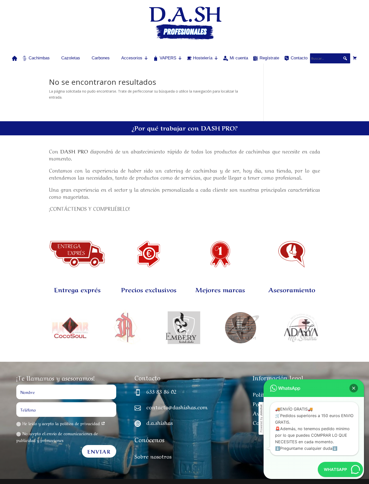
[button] (353, 388)
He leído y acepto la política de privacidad (61, 423)
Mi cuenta (239, 58)
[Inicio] (15, 58)
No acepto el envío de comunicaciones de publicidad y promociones (57, 436)
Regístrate (269, 58)
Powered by (261, 418)
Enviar (99, 451)
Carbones (101, 58)
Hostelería (202, 58)
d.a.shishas (159, 422)
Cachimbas (39, 58)
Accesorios (131, 58)
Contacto (299, 58)
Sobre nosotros (153, 456)
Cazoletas (70, 58)
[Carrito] (354, 58)
